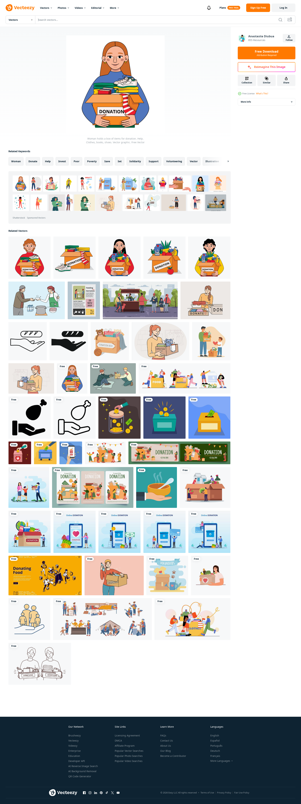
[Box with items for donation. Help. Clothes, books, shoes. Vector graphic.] (74, 258)
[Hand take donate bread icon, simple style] (69, 341)
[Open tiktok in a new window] (106, 792)
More (113, 8)
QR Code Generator (79, 776)
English (214, 735)
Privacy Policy (224, 792)
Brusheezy (74, 735)
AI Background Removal (82, 771)
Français (215, 756)
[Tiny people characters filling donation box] (205, 487)
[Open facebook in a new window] (84, 792)
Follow (289, 40)
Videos (79, 8)
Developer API (76, 761)
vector (194, 161)
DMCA (118, 740)
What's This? (262, 93)
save (107, 161)
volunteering (174, 161)
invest (62, 161)
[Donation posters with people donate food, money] (92, 487)
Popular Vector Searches (129, 750)
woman (16, 161)
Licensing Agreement (127, 735)
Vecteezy (73, 740)
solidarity (135, 161)
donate (32, 161)
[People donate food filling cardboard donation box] (105, 453)
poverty (92, 161)
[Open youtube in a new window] (118, 792)
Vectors (44, 8)
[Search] (280, 20)
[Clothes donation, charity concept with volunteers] (192, 619)
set (120, 161)
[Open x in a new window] (112, 792)
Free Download (266, 53)
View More (215, 202)
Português (216, 745)
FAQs (163, 735)
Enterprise (74, 750)
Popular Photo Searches (129, 756)
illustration (212, 161)
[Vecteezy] (20, 7)
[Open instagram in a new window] (90, 792)
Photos (62, 8)
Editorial (96, 8)
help (48, 161)
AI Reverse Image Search (83, 766)
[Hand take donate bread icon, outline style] (27, 341)
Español (215, 740)
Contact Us (166, 740)
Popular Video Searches (129, 761)
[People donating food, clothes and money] (184, 378)
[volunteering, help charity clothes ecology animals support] (167, 575)
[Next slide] (225, 161)
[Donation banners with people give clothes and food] (179, 453)
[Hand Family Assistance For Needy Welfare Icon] (29, 619)
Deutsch (215, 750)
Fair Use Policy (241, 792)
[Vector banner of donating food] (45, 575)
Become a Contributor (173, 756)
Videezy (72, 745)
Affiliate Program (125, 745)
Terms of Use (207, 792)
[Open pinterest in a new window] (101, 792)
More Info (246, 101)
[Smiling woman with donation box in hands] (160, 341)
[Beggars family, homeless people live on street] (102, 619)
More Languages (220, 760)
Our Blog (165, 750)
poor (76, 161)
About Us (165, 745)
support (153, 161)
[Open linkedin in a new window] (95, 792)
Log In (283, 7)
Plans (222, 7)
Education (74, 756)
